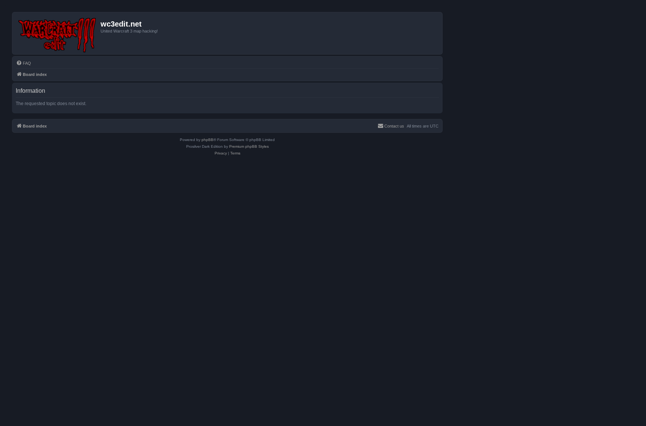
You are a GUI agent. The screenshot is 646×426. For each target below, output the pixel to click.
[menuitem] (23, 63)
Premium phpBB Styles (249, 146)
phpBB (207, 140)
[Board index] (57, 33)
